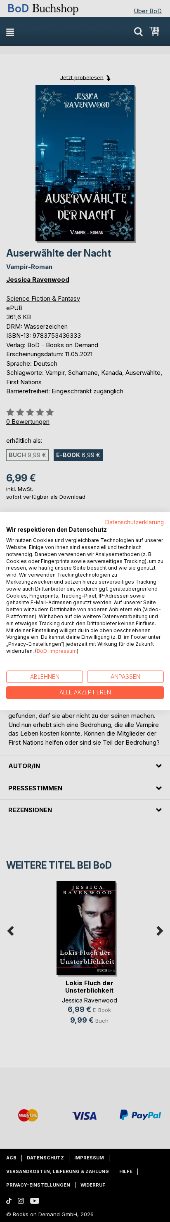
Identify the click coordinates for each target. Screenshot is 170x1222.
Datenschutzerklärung (134, 522)
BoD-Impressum (57, 651)
